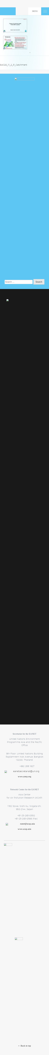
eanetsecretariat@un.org (26, 771)
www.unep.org (24, 776)
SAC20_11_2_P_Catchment (13, 65)
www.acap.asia (24, 829)
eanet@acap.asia (27, 824)
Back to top (25, 1046)
